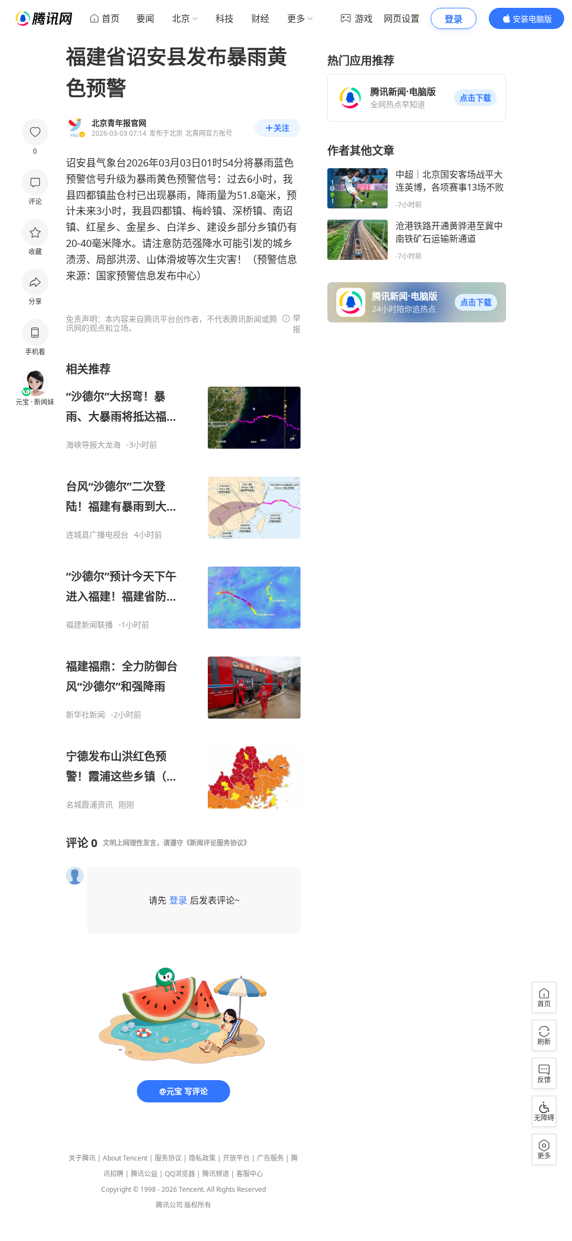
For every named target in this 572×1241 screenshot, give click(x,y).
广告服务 (270, 1158)
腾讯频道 (215, 1173)
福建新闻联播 (89, 625)
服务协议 (168, 1158)
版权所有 (197, 1205)
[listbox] (183, 586)
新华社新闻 (85, 715)
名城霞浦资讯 (89, 805)
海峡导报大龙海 (93, 445)
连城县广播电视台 (97, 535)
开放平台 (236, 1158)
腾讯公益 (144, 1173)
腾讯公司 (169, 1205)
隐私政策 (202, 1158)
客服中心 (249, 1173)
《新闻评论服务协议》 (216, 843)
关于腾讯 (82, 1158)
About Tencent (125, 1158)
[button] (475, 97)
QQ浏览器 (180, 1173)
